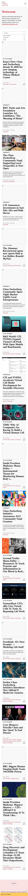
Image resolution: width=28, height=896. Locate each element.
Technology (18, 354)
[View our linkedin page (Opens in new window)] (17, 885)
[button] (14, 36)
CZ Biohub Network (7, 485)
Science (13, 354)
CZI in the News (12, 84)
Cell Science (6, 739)
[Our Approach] (5, 3)
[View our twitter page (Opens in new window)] (20, 885)
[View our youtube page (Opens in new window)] (24, 885)
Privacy (19, 892)
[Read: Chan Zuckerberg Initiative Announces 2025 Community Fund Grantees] (14, 513)
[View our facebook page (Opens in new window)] (6, 885)
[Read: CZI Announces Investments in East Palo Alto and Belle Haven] (14, 205)
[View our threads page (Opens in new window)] (13, 885)
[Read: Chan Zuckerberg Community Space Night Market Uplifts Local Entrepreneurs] (14, 292)
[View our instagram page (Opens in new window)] (10, 885)
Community (5, 84)
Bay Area (5, 265)
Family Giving (12, 181)
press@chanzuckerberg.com (10, 24)
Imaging (19, 739)
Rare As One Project (7, 741)
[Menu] (25, 4)
